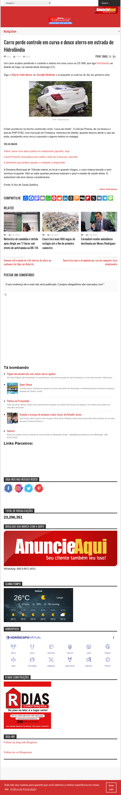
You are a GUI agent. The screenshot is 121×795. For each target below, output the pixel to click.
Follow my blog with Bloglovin (20, 742)
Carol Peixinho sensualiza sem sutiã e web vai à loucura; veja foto (41, 157)
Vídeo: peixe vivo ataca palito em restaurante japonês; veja (36, 151)
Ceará (18, 56)
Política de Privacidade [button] (23, 789)
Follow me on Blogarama (18, 752)
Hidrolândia (102, 63)
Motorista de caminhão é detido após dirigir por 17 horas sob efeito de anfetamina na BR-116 (21, 243)
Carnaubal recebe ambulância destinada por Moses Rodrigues (98, 241)
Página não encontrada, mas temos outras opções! (31, 374)
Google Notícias (46, 74)
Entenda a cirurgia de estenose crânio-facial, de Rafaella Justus (51, 414)
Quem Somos (26, 384)
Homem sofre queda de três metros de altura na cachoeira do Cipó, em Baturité (27, 262)
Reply (8, 56)
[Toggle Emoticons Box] (5, 294)
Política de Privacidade (18, 401)
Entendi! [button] (111, 787)
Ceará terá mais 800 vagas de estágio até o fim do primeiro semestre (58, 243)
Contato (10, 431)
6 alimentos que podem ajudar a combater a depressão (34, 162)
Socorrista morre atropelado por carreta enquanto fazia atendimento (90, 262)
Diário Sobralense (22, 74)
